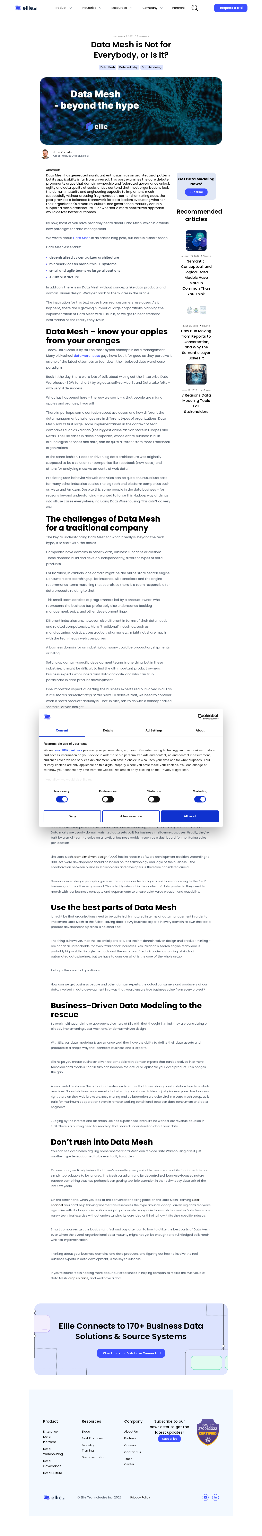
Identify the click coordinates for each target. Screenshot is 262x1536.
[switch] (108, 799)
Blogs (86, 1432)
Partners (130, 1438)
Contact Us (132, 1452)
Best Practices (92, 1438)
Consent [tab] (62, 730)
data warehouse (87, 355)
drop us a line (78, 1278)
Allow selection (131, 816)
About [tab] (200, 730)
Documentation (93, 1457)
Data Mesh (81, 238)
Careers (130, 1445)
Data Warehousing (53, 1451)
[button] (63, 8)
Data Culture (52, 1473)
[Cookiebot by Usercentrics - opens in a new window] (201, 717)
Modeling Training (88, 1448)
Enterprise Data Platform (50, 1437)
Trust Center (129, 1461)
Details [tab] (108, 730)
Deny (72, 816)
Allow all (190, 816)
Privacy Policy (140, 1497)
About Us (131, 1432)
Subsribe (196, 192)
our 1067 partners (68, 750)
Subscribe (169, 1439)
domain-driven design (90, 857)
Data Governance (52, 1463)
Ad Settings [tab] (154, 730)
